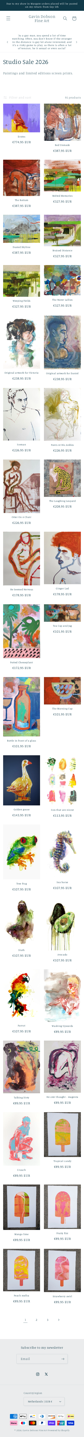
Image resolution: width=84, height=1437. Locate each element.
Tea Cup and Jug (62, 625)
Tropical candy (62, 1161)
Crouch (21, 1169)
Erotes (21, 136)
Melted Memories (62, 195)
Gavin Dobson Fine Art (35, 1430)
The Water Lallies (62, 299)
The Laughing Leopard (62, 500)
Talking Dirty (21, 1097)
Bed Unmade (62, 145)
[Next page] (58, 1319)
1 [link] (25, 1320)
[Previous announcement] (7, 42)
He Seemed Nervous (21, 589)
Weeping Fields (21, 300)
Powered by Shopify (58, 1430)
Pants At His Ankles (62, 444)
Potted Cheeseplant (21, 662)
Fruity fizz (62, 1233)
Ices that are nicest (62, 809)
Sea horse (62, 882)
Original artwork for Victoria (21, 372)
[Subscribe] (62, 1359)
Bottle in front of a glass (21, 740)
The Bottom (21, 200)
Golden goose (22, 809)
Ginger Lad (62, 588)
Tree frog (21, 883)
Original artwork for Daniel (62, 373)
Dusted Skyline (21, 247)
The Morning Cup (62, 708)
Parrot (21, 1025)
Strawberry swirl (62, 1296)
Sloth (21, 950)
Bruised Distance (62, 250)
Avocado (62, 954)
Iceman (21, 444)
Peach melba (21, 1295)
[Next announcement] (76, 42)
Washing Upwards (62, 1025)
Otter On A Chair (21, 517)
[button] (8, 18)
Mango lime (21, 1234)
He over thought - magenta (62, 1096)
